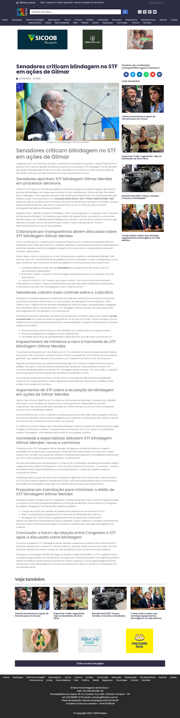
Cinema (78, 20)
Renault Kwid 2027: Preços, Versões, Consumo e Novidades (140, 197)
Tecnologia (122, 23)
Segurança (108, 23)
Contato (89, 20)
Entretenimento (148, 20)
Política (84, 23)
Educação (117, 20)
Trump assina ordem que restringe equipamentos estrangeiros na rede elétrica (141, 238)
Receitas (147, 23)
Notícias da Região (35, 20)
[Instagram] (140, 12)
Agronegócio (54, 20)
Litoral (48, 23)
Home (5, 20)
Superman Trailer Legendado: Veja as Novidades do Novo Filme (142, 157)
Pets (75, 23)
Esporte (163, 20)
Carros (67, 20)
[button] (126, 74)
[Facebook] (145, 12)
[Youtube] (155, 12)
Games (174, 20)
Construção (103, 20)
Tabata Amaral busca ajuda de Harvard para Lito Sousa (138, 117)
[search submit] (125, 12)
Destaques (17, 20)
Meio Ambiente (62, 23)
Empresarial (131, 20)
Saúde (95, 23)
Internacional (35, 23)
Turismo (135, 23)
